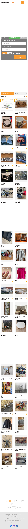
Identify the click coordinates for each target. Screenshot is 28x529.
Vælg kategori (7, 46)
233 (23, 500)
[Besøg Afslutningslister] (21, 290)
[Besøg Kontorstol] (7, 140)
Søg (20, 57)
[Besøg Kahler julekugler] (21, 388)
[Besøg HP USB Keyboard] (7, 157)
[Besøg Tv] (7, 237)
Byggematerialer (14, 37)
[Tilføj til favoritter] (13, 112)
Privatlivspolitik (21, 522)
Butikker (23, 37)
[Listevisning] (24, 96)
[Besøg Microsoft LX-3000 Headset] (7, 122)
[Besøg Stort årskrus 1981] (21, 122)
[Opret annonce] (22, 2)
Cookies (15, 522)
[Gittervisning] (26, 96)
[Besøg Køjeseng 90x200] (7, 459)
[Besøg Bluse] (21, 273)
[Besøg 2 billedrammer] (21, 237)
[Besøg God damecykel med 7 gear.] (21, 441)
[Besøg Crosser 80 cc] (7, 326)
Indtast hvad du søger (9, 40)
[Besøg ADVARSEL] (7, 104)
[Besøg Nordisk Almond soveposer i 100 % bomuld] (21, 308)
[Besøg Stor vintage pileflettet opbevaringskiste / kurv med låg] (21, 104)
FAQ (6, 520)
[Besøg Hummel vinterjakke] (7, 423)
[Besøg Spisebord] (7, 175)
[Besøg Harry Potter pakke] (21, 255)
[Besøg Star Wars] (21, 423)
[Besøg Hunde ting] (21, 193)
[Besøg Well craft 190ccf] (7, 290)
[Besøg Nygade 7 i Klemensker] (7, 370)
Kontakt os (10, 520)
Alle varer (5, 37)
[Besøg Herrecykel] (21, 175)
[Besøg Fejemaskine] (7, 193)
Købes (9, 53)
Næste (14, 503)
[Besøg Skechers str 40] (21, 370)
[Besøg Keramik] (7, 255)
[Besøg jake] (21, 157)
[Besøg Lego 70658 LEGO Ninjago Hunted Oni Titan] (7, 441)
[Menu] (26, 2)
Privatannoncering (11, 518)
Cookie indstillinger (7, 522)
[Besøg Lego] (21, 406)
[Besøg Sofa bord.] (21, 326)
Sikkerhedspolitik (21, 518)
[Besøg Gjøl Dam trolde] (7, 388)
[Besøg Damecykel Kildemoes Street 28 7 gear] (7, 406)
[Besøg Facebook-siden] (11, 526)
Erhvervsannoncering (18, 520)
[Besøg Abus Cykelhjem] (21, 140)
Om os (5, 518)
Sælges (4, 53)
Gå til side (9, 507)
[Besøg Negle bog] (7, 273)
